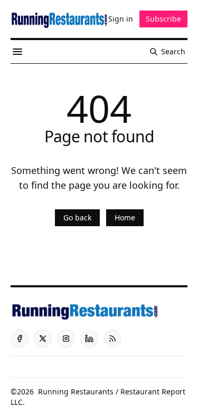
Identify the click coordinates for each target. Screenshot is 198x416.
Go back (77, 217)
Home (125, 217)
